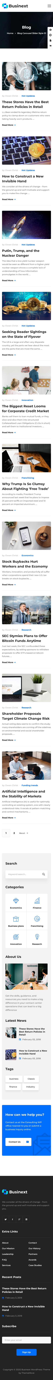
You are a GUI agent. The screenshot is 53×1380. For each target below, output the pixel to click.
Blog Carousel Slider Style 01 (31, 33)
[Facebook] (12, 1219)
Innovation (27, 400)
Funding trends (30, 785)
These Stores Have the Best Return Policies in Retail (32, 1032)
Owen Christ (11, 96)
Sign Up (26, 1352)
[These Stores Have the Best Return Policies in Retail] (10, 1029)
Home (10, 33)
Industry (30, 1086)
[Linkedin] (26, 1219)
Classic (31, 1079)
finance (13, 1086)
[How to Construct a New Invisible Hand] (10, 1051)
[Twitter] (5, 1219)
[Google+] (19, 1219)
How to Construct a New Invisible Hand (23, 1308)
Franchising (28, 478)
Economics (27, 555)
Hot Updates (28, 96)
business (13, 1079)
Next (22, 833)
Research (26, 630)
